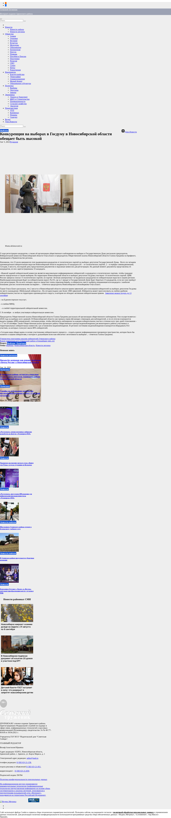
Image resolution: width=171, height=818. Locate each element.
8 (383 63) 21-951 (33, 767)
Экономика (10, 95)
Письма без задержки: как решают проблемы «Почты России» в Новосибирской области (20, 361)
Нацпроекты (10, 72)
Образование (15, 47)
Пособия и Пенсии (18, 56)
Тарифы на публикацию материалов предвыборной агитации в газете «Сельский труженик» (20, 393)
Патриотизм (15, 50)
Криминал (14, 113)
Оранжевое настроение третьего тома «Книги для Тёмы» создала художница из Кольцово (16, 464)
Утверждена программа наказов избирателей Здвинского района (27, 339)
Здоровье (14, 38)
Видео (7, 119)
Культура (14, 43)
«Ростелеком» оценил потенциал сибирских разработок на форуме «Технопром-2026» (16, 433)
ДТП (12, 110)
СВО (12, 63)
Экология (14, 106)
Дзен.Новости (11, 122)
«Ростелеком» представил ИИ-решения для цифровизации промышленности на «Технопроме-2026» (16, 496)
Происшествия (11, 108)
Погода (13, 52)
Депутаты (14, 90)
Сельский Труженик (8, 9)
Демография (15, 77)
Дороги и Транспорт (19, 97)
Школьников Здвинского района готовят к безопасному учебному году (16, 528)
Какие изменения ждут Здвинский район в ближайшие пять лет (27, 341)
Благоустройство (17, 74)
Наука (12, 68)
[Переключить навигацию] (1, 18)
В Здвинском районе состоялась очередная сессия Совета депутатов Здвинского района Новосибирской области (20, 376)
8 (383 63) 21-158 (24, 762)
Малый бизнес (16, 81)
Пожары (13, 115)
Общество (9, 34)
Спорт (12, 65)
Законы (13, 92)
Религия (13, 61)
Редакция (14, 142)
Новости (8, 27)
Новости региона (17, 32)
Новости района (17, 29)
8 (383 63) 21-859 (22, 771)
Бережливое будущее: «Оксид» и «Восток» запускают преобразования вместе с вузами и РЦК (16, 591)
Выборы (13, 88)
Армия (13, 36)
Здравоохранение (17, 79)
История (13, 41)
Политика (9, 86)
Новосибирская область (24, 345)
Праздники (15, 59)
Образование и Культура (20, 83)
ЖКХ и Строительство (20, 99)
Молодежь (14, 45)
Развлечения (15, 70)
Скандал (13, 117)
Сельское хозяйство (18, 104)
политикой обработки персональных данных (133, 812)
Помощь (13, 54)
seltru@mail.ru (32, 758)
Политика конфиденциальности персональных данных (23, 779)
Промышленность (17, 101)
